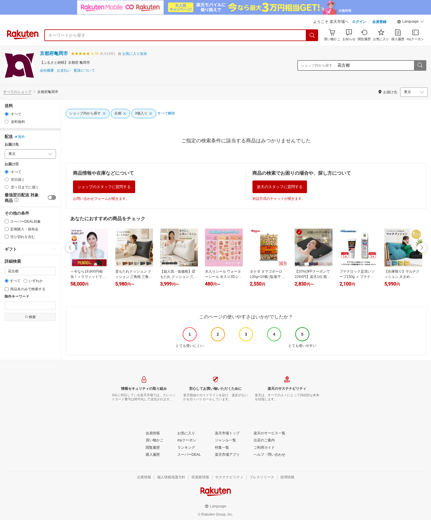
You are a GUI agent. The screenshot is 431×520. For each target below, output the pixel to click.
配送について (84, 70)
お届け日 (12, 164)
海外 (21, 137)
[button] (410, 22)
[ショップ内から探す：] (420, 65)
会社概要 (47, 70)
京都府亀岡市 (54, 53)
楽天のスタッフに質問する (280, 187)
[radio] (7, 114)
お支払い (64, 70)
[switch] (52, 197)
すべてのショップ (17, 92)
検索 (32, 317)
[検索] (312, 35)
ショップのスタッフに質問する (104, 187)
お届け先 (12, 144)
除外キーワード (17, 296)
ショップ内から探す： (318, 65)
